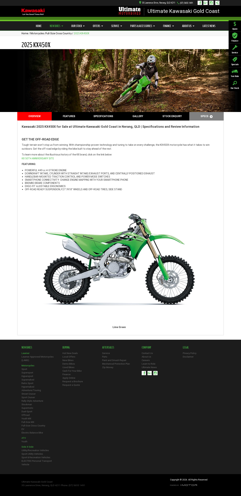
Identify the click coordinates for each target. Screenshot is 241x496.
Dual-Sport (27, 411)
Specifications (103, 116)
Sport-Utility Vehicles (32, 453)
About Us (187, 26)
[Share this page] (216, 3)
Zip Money (107, 367)
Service (115, 26)
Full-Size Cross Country (59, 33)
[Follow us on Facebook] (200, 3)
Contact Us (147, 353)
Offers (96, 26)
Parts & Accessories (141, 26)
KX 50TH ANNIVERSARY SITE (38, 158)
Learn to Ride (148, 363)
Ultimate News (149, 367)
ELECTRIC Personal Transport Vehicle (37, 462)
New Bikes (55, 26)
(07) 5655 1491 (186, 3)
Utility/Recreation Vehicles (35, 450)
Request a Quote (71, 384)
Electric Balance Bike (32, 432)
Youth (24, 441)
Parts (104, 356)
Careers (146, 360)
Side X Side (28, 446)
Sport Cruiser (28, 397)
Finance (167, 26)
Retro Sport (27, 383)
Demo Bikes (68, 363)
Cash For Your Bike (72, 370)
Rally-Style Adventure (32, 400)
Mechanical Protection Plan (116, 363)
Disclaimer (188, 356)
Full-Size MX (28, 422)
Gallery (137, 116)
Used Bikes (68, 367)
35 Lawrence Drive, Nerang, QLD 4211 (158, 2)
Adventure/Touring (31, 390)
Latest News (209, 26)
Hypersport (27, 376)
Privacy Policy (189, 353)
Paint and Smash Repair (114, 360)
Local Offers (68, 356)
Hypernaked (28, 386)
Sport (24, 369)
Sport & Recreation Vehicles (36, 457)
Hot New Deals (70, 353)
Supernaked (28, 379)
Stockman (27, 404)
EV (23, 429)
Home (39, 26)
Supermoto (27, 407)
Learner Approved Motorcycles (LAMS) (38, 358)
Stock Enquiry (172, 116)
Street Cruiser (29, 393)
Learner (25, 353)
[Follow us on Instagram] (212, 3)
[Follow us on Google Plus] (206, 3)
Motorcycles (37, 33)
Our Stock (76, 26)
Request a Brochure (72, 381)
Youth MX (26, 418)
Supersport (27, 372)
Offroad (26, 415)
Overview (34, 116)
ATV (24, 437)
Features (69, 116)
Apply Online (68, 377)
